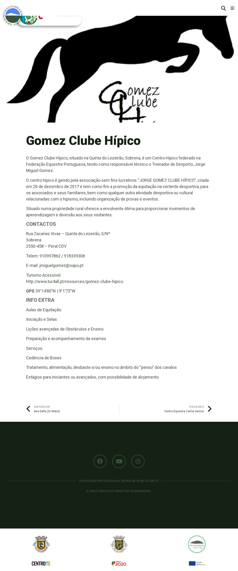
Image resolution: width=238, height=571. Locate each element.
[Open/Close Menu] (232, 8)
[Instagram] (138, 461)
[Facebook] (100, 461)
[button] (223, 8)
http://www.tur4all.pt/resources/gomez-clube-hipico (74, 281)
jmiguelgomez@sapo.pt (61, 265)
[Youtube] (119, 461)
